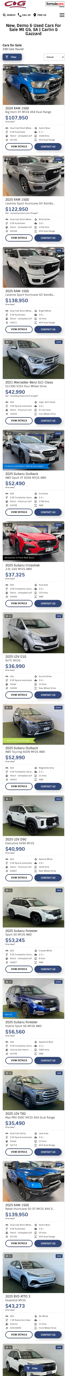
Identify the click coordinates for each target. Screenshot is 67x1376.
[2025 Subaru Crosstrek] (33, 541)
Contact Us (48, 146)
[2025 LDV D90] (33, 815)
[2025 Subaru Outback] (33, 450)
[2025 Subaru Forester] (33, 907)
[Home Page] (15, 4)
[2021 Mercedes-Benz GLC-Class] (33, 358)
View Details (19, 146)
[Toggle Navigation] (62, 15)
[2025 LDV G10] (33, 633)
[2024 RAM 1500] (33, 84)
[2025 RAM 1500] (33, 176)
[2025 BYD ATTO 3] (33, 1273)
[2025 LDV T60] (33, 1090)
